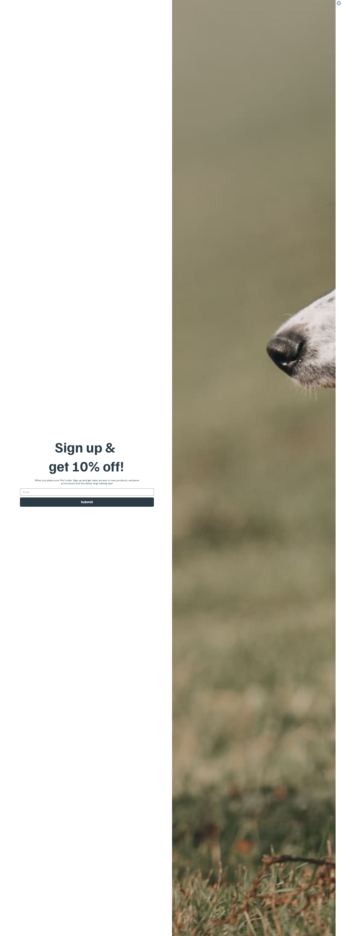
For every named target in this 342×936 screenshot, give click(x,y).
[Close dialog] (339, 3)
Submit (87, 502)
